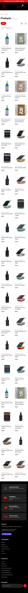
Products (6, 14)
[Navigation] (25, 6)
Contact (3, 553)
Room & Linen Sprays (6, 568)
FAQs (2, 551)
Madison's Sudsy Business (6, 47)
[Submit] (25, 585)
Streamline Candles (5, 70)
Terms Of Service (5, 549)
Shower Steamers (5, 570)
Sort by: (3, 27)
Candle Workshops (6, 572)
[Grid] (21, 23)
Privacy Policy (4, 546)
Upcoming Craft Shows (7, 574)
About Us (3, 544)
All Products (4, 577)
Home (2, 14)
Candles (3, 563)
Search (3, 542)
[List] (25, 23)
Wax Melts (4, 566)
